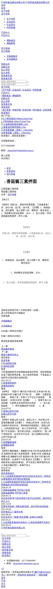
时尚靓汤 (37, 110)
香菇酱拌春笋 (7, 349)
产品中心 (5, 32)
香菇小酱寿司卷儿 (9, 355)
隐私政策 (31, 575)
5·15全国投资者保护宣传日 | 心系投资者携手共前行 (25, 522)
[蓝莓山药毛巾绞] (9, 411)
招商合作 (5, 64)
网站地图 (43, 575)
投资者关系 (6, 75)
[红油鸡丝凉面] (8, 363)
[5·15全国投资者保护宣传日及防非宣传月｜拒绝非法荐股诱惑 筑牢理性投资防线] (26, 479)
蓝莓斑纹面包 (7, 386)
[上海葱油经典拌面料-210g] (14, 124)
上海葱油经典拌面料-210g (13, 127)
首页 (3, 5)
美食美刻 (5, 107)
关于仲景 (5, 11)
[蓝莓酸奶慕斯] (8, 442)
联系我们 (5, 113)
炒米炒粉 (26, 110)
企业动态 (16, 90)
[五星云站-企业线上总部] (2, 569)
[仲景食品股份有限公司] (25, 2)
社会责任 (26, 90)
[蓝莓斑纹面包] (8, 383)
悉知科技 (21, 575)
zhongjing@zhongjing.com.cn (21, 150)
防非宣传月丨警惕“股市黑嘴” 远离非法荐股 (22, 517)
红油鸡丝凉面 (7, 366)
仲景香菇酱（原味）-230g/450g (16, 133)
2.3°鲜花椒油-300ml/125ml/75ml (15, 121)
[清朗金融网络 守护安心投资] (15, 490)
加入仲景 (5, 70)
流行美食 (6, 110)
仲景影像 (37, 90)
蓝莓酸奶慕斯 (7, 445)
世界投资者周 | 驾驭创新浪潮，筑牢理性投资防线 (24, 506)
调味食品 (6, 95)
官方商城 (5, 48)
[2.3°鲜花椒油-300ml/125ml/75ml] (16, 118)
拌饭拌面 (16, 110)
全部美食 (47, 110)
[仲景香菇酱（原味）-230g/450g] (17, 130)
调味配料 (16, 95)
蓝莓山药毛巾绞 (8, 414)
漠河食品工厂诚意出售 (12, 512)
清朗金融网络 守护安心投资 (14, 493)
